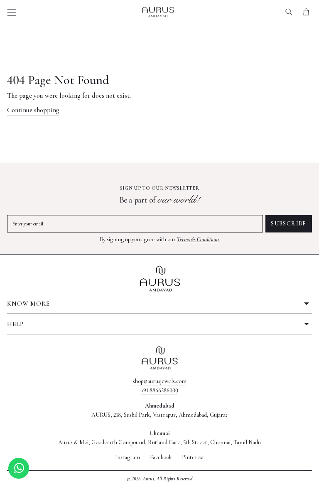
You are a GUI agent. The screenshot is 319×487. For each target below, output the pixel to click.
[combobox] (288, 11)
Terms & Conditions (198, 239)
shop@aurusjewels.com (159, 381)
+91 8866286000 (159, 390)
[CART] (306, 11)
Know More (28, 303)
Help (15, 324)
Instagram (127, 457)
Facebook (161, 457)
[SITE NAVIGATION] (12, 12)
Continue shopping (33, 110)
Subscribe (289, 223)
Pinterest (193, 457)
